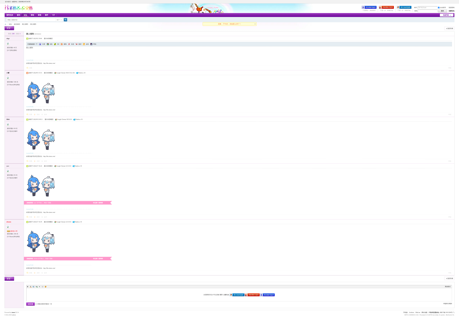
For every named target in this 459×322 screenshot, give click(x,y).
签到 (18, 15)
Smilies (45, 286)
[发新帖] (9, 28)
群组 (32, 15)
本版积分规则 (447, 303)
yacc (7, 166)
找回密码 (451, 7)
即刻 (94, 44)
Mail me (417, 312)
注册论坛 (451, 11)
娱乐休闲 (17, 24)
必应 (87, 44)
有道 (72, 44)
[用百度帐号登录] (369, 8)
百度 (43, 44)
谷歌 (51, 44)
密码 (415, 11)
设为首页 (8, 2)
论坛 (25, 15)
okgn (8, 38)
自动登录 (443, 7)
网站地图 (424, 312)
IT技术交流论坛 (434, 312)
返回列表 (450, 28)
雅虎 (80, 44)
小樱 (7, 73)
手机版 (405, 312)
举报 (449, 68)
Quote (39, 286)
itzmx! (14, 312)
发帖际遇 (30, 203)
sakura (14, 315)
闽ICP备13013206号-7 (447, 312)
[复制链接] (37, 34)
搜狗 (65, 44)
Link (36, 286)
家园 (39, 15)
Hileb (8, 119)
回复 (30, 68)
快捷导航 (446, 15)
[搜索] (65, 19)
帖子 (58, 20)
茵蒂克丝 (9, 15)
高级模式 (448, 286)
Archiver (411, 312)
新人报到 (25, 24)
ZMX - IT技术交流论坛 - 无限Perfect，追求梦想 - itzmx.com (5, 24)
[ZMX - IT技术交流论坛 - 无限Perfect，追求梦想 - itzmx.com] (19, 10)
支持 (38, 114)
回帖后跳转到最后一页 (45, 304)
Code (42, 286)
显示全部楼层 (48, 38)
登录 (221, 295)
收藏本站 (14, 2)
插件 (46, 15)
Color (30, 286)
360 (58, 44)
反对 (45, 114)
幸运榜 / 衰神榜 (98, 203)
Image (33, 286)
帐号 (415, 7)
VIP (53, 15)
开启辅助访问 (453, 2)
